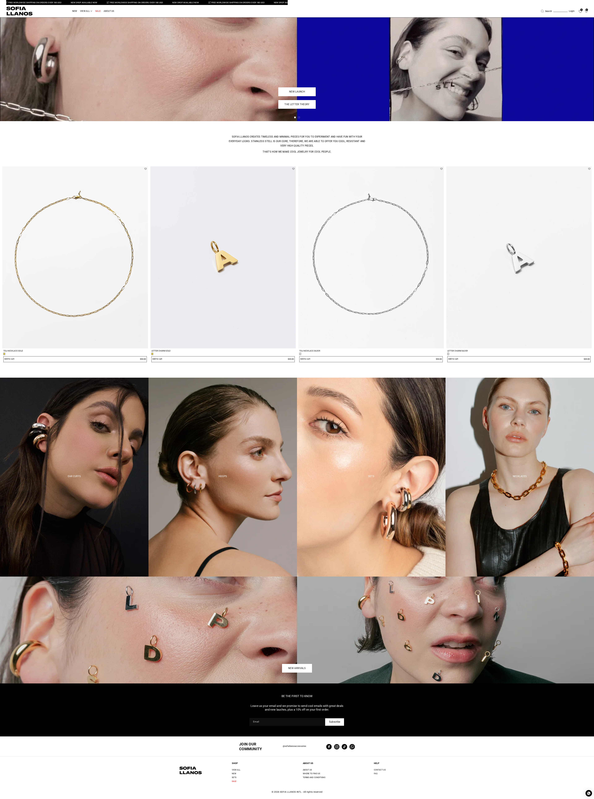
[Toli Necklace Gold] (75, 257)
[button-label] (582, 159)
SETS (234, 777)
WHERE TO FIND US (311, 774)
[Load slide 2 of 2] (299, 117)
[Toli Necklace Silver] (371, 257)
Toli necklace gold (13, 351)
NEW (234, 774)
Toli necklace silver (309, 351)
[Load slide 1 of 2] (295, 117)
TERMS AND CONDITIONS (314, 777)
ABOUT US (308, 763)
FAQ (375, 774)
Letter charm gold (161, 351)
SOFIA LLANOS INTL (291, 792)
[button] (86, 11)
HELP (376, 763)
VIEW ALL (236, 770)
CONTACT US (380, 770)
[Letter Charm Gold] (223, 257)
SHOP (235, 763)
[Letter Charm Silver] (519, 257)
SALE (234, 781)
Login (572, 11)
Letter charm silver (457, 351)
